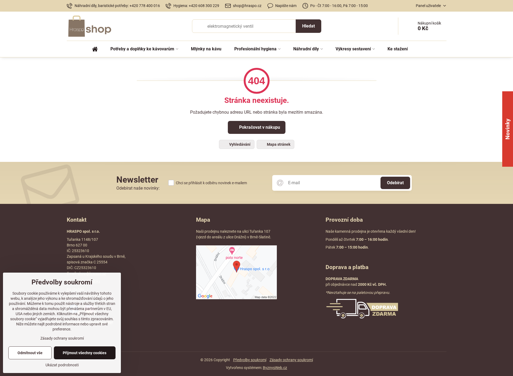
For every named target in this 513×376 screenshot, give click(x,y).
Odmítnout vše (30, 353)
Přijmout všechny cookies (84, 353)
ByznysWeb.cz (275, 367)
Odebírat (395, 182)
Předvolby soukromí (249, 360)
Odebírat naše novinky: (138, 188)
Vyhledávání (239, 144)
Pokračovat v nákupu (259, 127)
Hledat (308, 26)
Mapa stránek (278, 144)
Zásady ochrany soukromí (291, 360)
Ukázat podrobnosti (62, 365)
